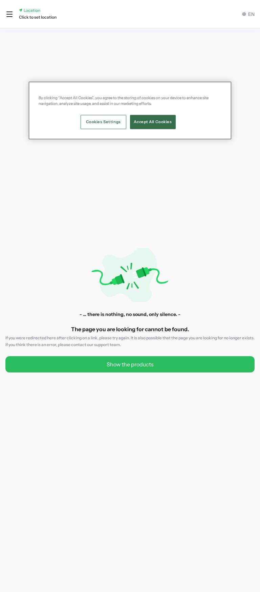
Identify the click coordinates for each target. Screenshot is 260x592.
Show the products (130, 364)
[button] (9, 14)
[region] (130, 110)
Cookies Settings (103, 121)
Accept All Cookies (153, 121)
